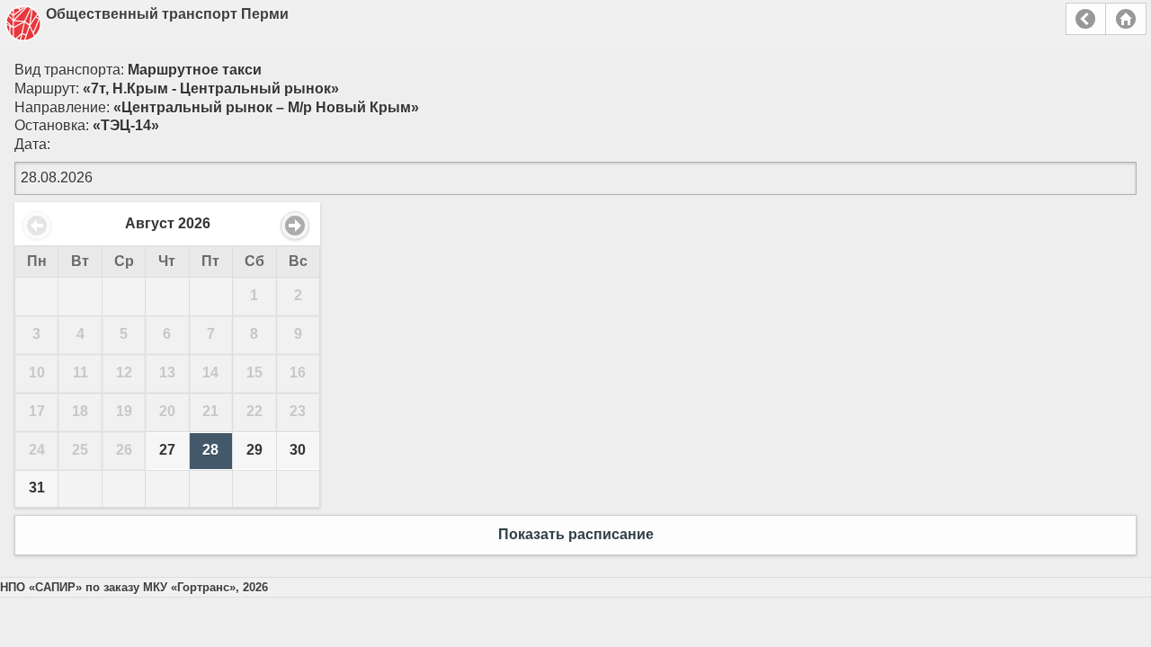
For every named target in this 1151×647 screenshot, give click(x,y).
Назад (1086, 19)
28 (210, 449)
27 (167, 449)
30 (298, 449)
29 (254, 449)
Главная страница (1126, 19)
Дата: (32, 144)
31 (37, 487)
